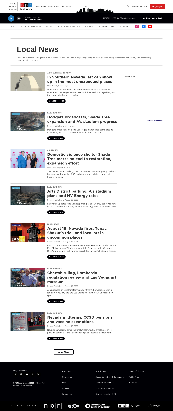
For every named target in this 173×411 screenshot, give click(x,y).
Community (52, 150)
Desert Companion (30, 26)
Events (89, 26)
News (11, 26)
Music (49, 26)
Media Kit (133, 383)
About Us (66, 371)
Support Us (67, 394)
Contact (125, 26)
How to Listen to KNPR (105, 394)
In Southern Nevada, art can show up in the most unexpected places (79, 79)
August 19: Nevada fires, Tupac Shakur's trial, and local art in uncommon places (77, 233)
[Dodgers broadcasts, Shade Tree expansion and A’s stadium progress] (28, 121)
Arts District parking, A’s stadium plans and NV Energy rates (79, 193)
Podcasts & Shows (69, 26)
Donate (158, 6)
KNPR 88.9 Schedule (104, 383)
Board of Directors (137, 371)
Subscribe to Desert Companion (109, 377)
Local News (53, 224)
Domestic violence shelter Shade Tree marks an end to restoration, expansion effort (79, 159)
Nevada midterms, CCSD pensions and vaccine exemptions (79, 319)
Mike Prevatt (52, 86)
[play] (11, 18)
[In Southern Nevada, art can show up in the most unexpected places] (28, 81)
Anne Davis (51, 168)
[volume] (19, 18)
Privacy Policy (41, 383)
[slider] (22, 18)
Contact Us (67, 377)
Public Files (134, 377)
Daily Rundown (54, 113)
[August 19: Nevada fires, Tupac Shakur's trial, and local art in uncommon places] (28, 232)
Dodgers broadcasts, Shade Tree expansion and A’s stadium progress (82, 119)
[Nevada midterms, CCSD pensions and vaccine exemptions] (28, 321)
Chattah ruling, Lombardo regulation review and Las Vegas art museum (81, 277)
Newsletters (139, 6)
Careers (65, 389)
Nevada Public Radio (55, 126)
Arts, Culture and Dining (59, 73)
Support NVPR (107, 26)
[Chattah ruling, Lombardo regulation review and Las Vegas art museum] (28, 277)
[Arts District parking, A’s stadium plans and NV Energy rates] (28, 195)
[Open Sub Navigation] (16, 26)
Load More (64, 352)
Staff (64, 383)
